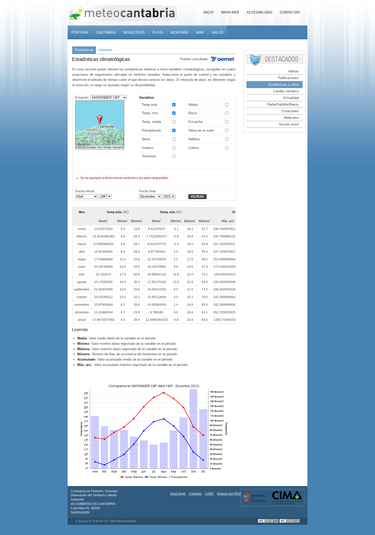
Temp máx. (150, 105)
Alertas (293, 71)
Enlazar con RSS (229, 493)
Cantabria (106, 32)
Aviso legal (177, 493)
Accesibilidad (259, 12)
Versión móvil (289, 124)
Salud (217, 32)
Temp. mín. (150, 113)
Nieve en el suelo (201, 130)
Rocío (193, 113)
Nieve (146, 139)
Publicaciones (288, 78)
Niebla (193, 105)
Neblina (194, 139)
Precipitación (151, 130)
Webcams (291, 118)
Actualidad (291, 98)
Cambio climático (286, 91)
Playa (157, 32)
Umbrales (105, 50)
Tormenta (149, 156)
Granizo (147, 148)
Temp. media (151, 122)
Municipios (134, 32)
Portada (79, 32)
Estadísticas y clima (283, 84)
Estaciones (290, 111)
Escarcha (196, 122)
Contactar (290, 12)
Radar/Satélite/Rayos (283, 104)
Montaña (179, 32)
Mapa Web (230, 12)
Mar (200, 32)
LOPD (209, 493)
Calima (194, 148)
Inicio (208, 12)
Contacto (195, 493)
